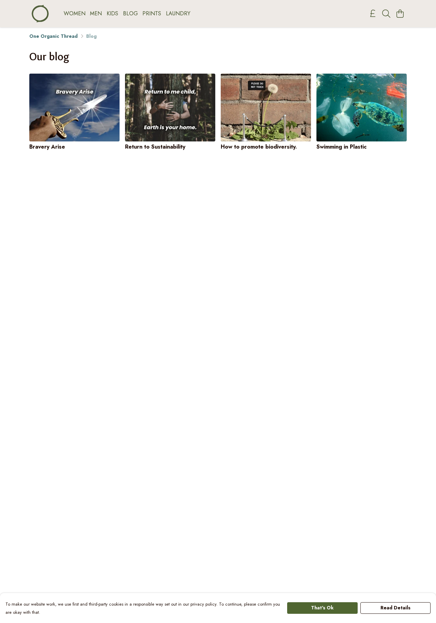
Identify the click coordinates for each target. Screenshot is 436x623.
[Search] (386, 13)
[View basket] (400, 13)
